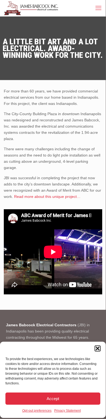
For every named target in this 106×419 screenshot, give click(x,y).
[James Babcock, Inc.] (31, 8)
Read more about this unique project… (47, 196)
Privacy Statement (67, 411)
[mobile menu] (98, 8)
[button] (97, 348)
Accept (53, 398)
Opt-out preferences (37, 411)
